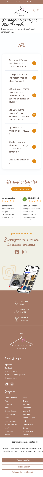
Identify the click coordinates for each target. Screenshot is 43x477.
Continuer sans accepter (23, 442)
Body (7, 408)
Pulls (25, 421)
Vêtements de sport (11, 426)
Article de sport (11, 411)
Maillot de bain (11, 397)
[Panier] (38, 11)
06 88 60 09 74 (11, 371)
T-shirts (26, 401)
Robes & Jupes (29, 418)
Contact (8, 368)
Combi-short (10, 414)
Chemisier (9, 431)
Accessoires (28, 431)
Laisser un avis (21, 189)
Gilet (7, 418)
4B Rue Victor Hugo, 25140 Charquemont (15, 376)
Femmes (26, 434)
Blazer (7, 434)
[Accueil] (21, 11)
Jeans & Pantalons (27, 406)
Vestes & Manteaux (27, 413)
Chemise (8, 404)
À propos (8, 364)
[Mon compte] (34, 11)
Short (25, 397)
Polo (6, 401)
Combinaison (10, 421)
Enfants (26, 428)
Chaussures (28, 424)
